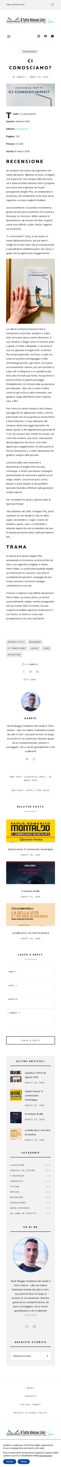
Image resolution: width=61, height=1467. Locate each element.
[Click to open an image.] (30, 94)
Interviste (30, 1181)
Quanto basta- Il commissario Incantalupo (30, 849)
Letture (30, 1186)
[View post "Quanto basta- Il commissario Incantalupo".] (30, 831)
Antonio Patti (16, 642)
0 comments (31, 664)
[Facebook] (45, 36)
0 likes (31, 679)
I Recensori (30, 1176)
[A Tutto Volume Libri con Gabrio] (30, 21)
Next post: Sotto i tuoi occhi (30, 790)
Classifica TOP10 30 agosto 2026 (35, 1075)
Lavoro (34, 648)
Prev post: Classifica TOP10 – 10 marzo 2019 (30, 778)
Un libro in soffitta (30, 1213)
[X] (23, 671)
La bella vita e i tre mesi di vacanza (30, 932)
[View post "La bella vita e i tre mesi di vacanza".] (30, 914)
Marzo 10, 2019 (39, 77)
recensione (14, 655)
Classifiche (30, 1165)
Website (13, 999)
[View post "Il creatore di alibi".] (30, 872)
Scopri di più (30, 1314)
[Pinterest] (37, 671)
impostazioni (45, 1455)
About (30, 1388)
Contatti (30, 1396)
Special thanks (30, 1404)
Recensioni (29, 51)
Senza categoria (30, 1208)
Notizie (30, 1192)
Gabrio (19, 77)
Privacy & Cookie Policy (30, 1412)
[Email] (52, 36)
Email (13, 985)
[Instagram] (38, 36)
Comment (14, 1013)
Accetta (9, 1461)
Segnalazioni (30, 1202)
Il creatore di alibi (30, 891)
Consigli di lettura (30, 1170)
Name (12, 971)
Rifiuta (24, 1461)
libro (46, 648)
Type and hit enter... (16, 4)
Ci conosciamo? (17, 648)
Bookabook (22, 128)
